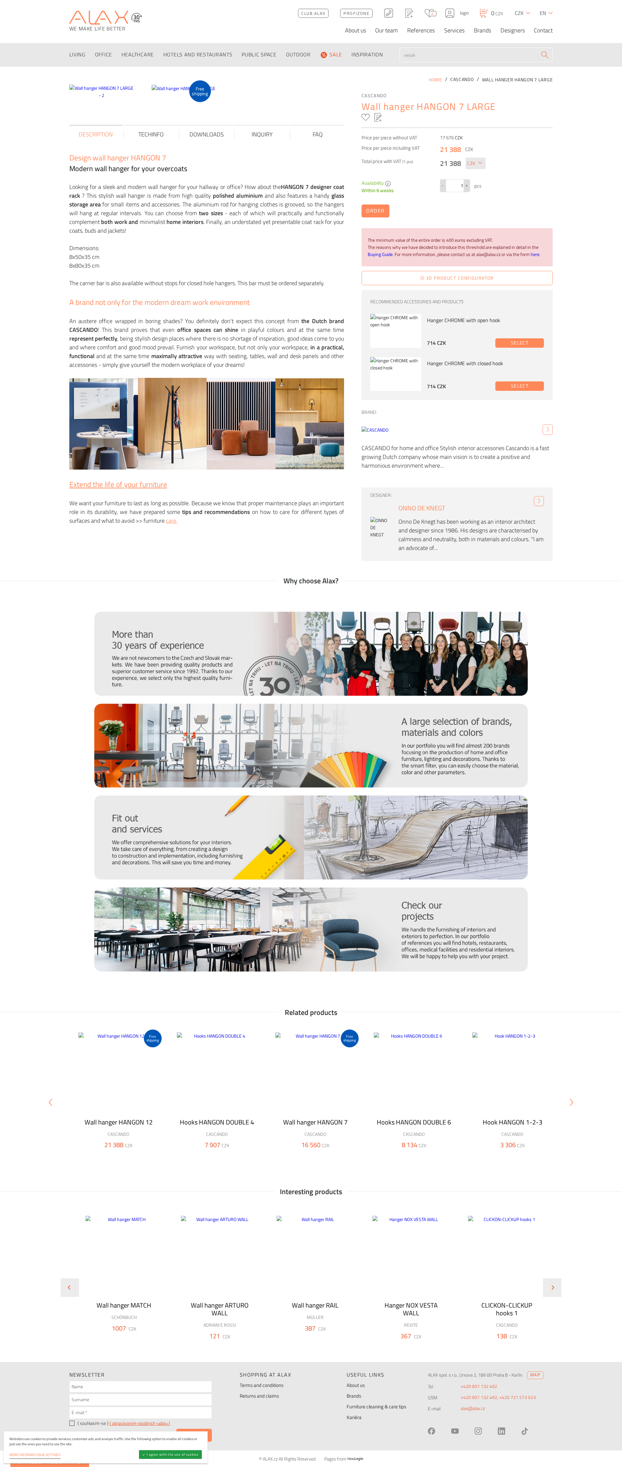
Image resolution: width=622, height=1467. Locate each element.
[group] (119, 1282)
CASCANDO (374, 95)
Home (435, 79)
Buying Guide (380, 254)
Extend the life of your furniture (118, 484)
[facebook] (431, 1431)
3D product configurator (459, 278)
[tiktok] (525, 1431)
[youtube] (455, 1431)
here (535, 254)
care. (172, 520)
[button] (141, 1340)
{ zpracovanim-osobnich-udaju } (139, 1423)
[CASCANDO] (548, 430)
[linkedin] (501, 1431)
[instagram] (478, 1431)
